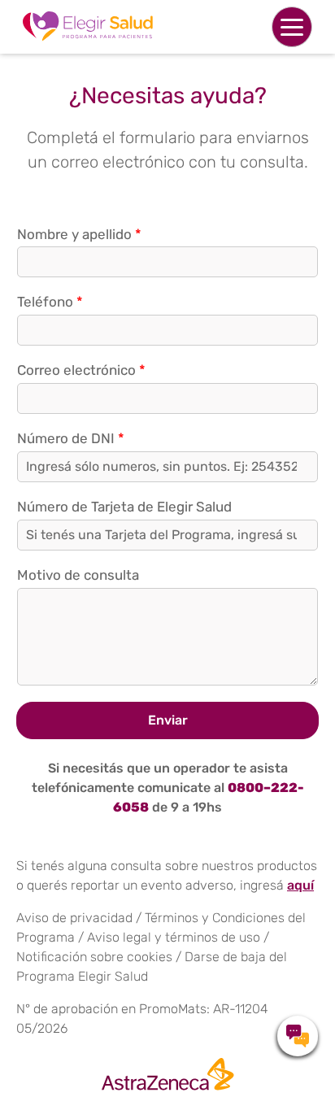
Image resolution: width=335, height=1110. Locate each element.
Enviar (168, 720)
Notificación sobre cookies (94, 956)
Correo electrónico (81, 370)
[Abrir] (292, 27)
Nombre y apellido (79, 234)
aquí (300, 885)
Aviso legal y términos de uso (173, 937)
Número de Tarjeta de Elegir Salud (124, 506)
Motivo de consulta (78, 575)
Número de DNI (70, 438)
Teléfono (50, 302)
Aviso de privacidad (74, 917)
